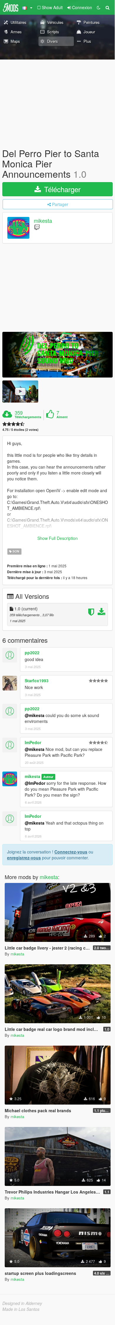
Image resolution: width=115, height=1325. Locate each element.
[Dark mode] (98, 7)
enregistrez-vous (24, 858)
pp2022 (32, 652)
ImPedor (33, 742)
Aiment (62, 417)
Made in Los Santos (20, 1309)
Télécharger (61, 189)
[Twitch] (37, 227)
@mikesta (34, 715)
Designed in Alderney (22, 1303)
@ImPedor (35, 783)
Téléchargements (28, 417)
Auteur (48, 776)
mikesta (43, 220)
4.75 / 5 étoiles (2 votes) (20, 429)
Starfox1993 (37, 680)
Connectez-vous (70, 852)
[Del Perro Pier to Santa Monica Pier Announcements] (57, 355)
